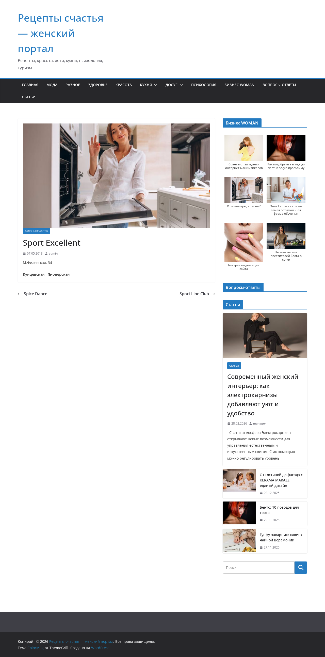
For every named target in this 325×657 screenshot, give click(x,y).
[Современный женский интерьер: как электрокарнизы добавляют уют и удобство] (265, 335)
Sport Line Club (194, 293)
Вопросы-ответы (279, 84)
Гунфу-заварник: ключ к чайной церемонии (281, 537)
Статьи (29, 97)
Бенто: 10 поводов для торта (279, 510)
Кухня (146, 84)
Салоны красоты (36, 231)
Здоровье (97, 84)
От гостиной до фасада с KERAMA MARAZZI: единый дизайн (281, 480)
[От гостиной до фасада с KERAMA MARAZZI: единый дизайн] (239, 484)
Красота (124, 84)
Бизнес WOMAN (239, 84)
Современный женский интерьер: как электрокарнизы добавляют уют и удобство (262, 394)
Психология (203, 84)
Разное (73, 84)
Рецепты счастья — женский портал (61, 33)
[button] (154, 84)
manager (259, 423)
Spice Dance (35, 293)
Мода (51, 84)
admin (53, 253)
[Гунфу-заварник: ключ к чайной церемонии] (239, 541)
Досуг (171, 84)
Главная (30, 84)
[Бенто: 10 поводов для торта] (239, 514)
